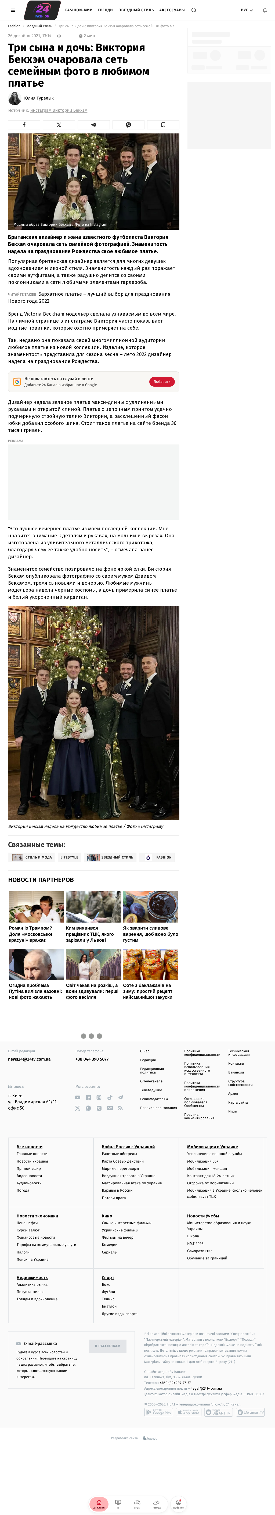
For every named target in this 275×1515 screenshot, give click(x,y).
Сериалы (109, 1252)
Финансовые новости (36, 1237)
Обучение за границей (207, 1258)
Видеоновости (29, 1176)
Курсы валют (28, 1230)
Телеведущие (151, 1090)
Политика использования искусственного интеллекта (197, 1069)
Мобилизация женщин (207, 1168)
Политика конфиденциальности (202, 1053)
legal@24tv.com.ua (206, 1388)
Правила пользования (158, 1108)
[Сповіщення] (265, 10)
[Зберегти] (163, 125)
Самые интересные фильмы (126, 1223)
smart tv (218, 1412)
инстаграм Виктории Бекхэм (58, 110)
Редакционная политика (152, 1070)
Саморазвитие (200, 1251)
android (158, 1412)
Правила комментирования (199, 1116)
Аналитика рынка (32, 1284)
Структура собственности (240, 1083)
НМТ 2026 (195, 1243)
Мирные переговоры (120, 1168)
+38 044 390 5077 (91, 1059)
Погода (23, 1190)
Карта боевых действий (123, 1161)
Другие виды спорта (120, 1314)
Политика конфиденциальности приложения (202, 1086)
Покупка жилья (30, 1292)
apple (188, 1412)
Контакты (236, 1063)
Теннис (108, 1299)
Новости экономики (37, 1216)
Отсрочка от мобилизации (210, 1183)
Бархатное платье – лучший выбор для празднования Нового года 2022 (89, 297)
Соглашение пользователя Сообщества (195, 1102)
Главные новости (32, 1154)
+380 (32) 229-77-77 (175, 1383)
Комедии (109, 1244)
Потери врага (114, 1198)
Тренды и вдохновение (37, 1299)
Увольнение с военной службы (214, 1154)
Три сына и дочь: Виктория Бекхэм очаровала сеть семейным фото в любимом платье (118, 26)
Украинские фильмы (120, 1230)
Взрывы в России (117, 1190)
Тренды (106, 10)
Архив (233, 1094)
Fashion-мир (78, 10)
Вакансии (236, 1072)
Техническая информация (239, 1053)
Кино (107, 1216)
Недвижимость (32, 1277)
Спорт (108, 1277)
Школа (193, 1236)
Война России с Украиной (128, 1146)
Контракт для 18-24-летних (211, 1176)
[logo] (42, 10)
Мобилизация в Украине (212, 1146)
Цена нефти (27, 1223)
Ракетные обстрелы (119, 1154)
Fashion (14, 26)
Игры (232, 1111)
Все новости (29, 1146)
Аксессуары (172, 10)
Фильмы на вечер (117, 1237)
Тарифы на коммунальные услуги (46, 1244)
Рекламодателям (154, 1099)
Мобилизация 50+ (202, 1161)
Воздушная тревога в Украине (128, 1176)
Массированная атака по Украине (132, 1183)
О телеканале (151, 1081)
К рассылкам (107, 1346)
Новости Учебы (203, 1216)
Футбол (108, 1292)
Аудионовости (29, 1183)
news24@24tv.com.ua (29, 1059)
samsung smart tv (250, 1412)
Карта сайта (238, 1102)
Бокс (106, 1284)
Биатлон (109, 1306)
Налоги (23, 1252)
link (77, 1097)
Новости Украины (32, 1161)
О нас (144, 1051)
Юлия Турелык (39, 98)
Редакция (148, 1060)
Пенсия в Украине (33, 1259)
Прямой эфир (29, 1168)
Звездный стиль (136, 10)
